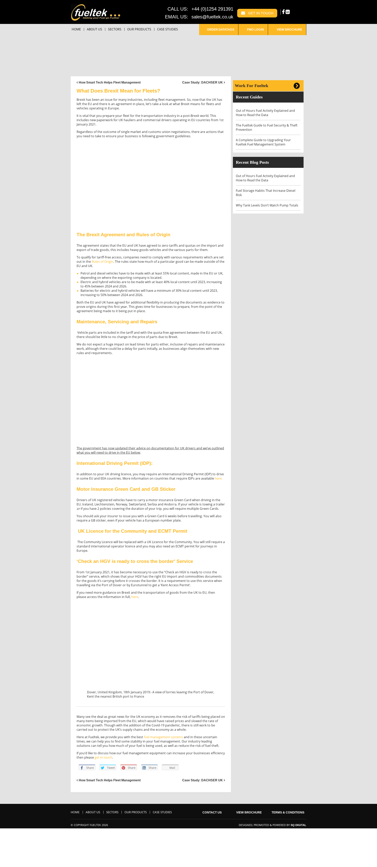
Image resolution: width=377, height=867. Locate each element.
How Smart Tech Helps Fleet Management (110, 82)
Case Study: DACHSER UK (202, 82)
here (134, 597)
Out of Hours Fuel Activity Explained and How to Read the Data (265, 112)
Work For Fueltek (251, 85)
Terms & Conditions (288, 812)
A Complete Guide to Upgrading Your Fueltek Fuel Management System (263, 142)
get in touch (103, 757)
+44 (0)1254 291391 (212, 9)
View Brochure (289, 29)
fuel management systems (163, 737)
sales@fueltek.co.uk (212, 16)
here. (218, 478)
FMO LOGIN (255, 29)
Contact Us (212, 812)
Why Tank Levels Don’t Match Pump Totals (267, 205)
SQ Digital (298, 825)
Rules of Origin (102, 261)
